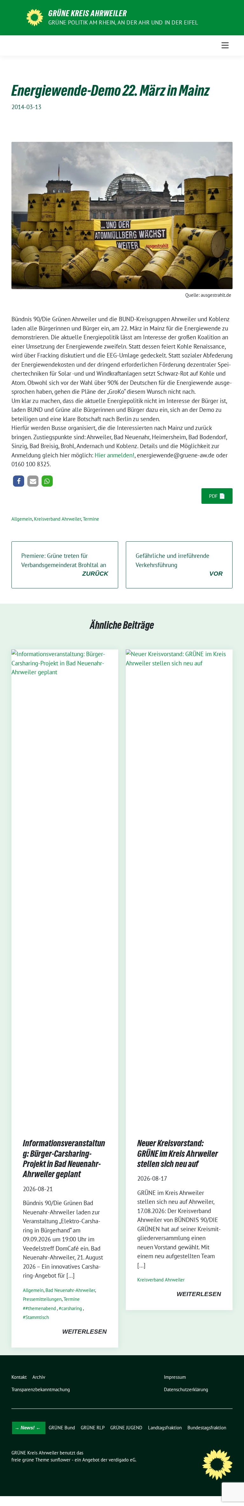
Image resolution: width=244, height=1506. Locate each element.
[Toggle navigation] (225, 45)
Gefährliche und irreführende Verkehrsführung (179, 564)
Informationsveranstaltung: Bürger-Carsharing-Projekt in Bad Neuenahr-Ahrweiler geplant (64, 1158)
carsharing (71, 1308)
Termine (91, 519)
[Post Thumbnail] (64, 887)
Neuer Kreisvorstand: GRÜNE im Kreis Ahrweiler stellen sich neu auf (177, 1153)
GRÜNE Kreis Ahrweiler (87, 13)
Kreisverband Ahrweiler (57, 519)
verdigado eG (122, 1460)
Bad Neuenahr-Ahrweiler (70, 1290)
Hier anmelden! (114, 455)
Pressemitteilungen (42, 1299)
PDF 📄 (217, 496)
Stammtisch (37, 1317)
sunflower (61, 1460)
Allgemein (21, 519)
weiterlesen (84, 1331)
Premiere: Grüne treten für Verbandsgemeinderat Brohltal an (64, 564)
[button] (18, 481)
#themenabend (40, 1308)
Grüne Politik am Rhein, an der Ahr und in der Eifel (123, 22)
